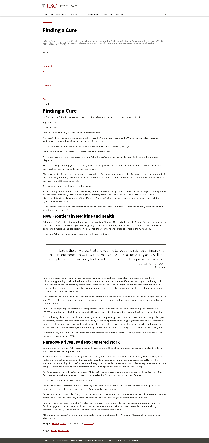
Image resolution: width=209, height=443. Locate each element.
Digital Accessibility (115, 440)
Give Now (119, 14)
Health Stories (93, 14)
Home (45, 14)
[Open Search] (166, 14)
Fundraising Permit (131, 440)
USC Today (89, 423)
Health (54, 430)
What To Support (77, 14)
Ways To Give (108, 14)
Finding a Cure (59, 423)
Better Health (68, 6)
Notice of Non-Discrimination (95, 440)
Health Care (63, 430)
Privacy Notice (76, 440)
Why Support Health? (59, 14)
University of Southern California (49, 5)
